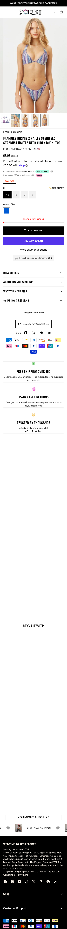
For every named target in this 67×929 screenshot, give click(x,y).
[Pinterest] (42, 333)
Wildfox (57, 862)
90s (42, 855)
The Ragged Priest (39, 862)
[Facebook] (26, 333)
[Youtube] (19, 882)
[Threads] (41, 882)
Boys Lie (22, 862)
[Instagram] (12, 882)
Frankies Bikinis (12, 131)
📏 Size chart (56, 188)
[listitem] (35, 65)
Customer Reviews (33, 312)
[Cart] (61, 12)
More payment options (33, 249)
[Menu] (6, 12)
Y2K (30, 855)
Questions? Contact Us (36, 323)
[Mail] (49, 333)
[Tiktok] (27, 882)
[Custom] (55, 882)
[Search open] (55, 12)
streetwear (49, 855)
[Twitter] (34, 333)
